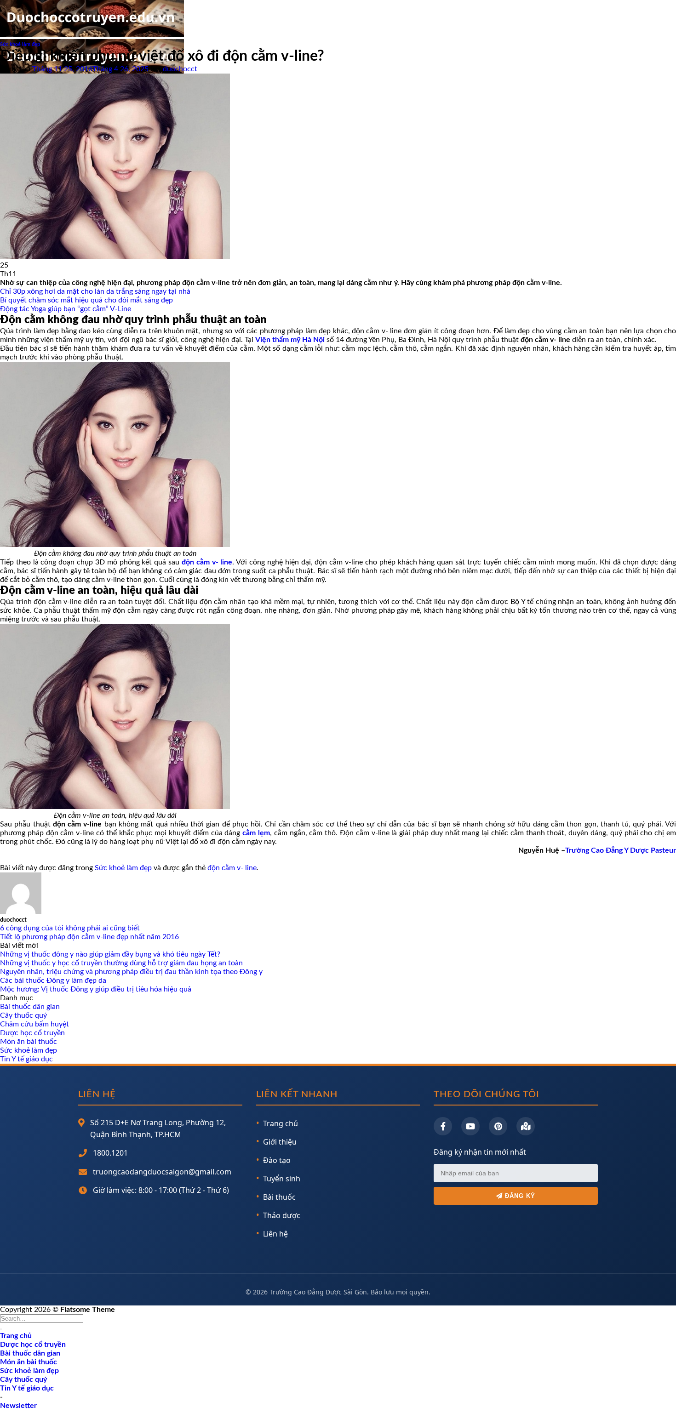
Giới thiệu (280, 1142)
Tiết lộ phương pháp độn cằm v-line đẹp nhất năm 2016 (89, 936)
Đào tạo (277, 1160)
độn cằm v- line (232, 868)
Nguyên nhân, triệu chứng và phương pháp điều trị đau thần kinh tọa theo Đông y (131, 971)
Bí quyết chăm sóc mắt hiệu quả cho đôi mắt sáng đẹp (86, 300)
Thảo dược (281, 1215)
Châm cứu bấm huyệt (34, 1024)
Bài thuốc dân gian (30, 1006)
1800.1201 (110, 1153)
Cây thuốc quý (23, 1015)
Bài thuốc (279, 1197)
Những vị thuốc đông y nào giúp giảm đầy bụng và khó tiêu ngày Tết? (110, 954)
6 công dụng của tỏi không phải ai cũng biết (70, 928)
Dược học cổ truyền (32, 1033)
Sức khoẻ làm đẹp (20, 44)
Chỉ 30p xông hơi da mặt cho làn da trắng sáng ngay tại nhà (95, 291)
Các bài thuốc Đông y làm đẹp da (53, 980)
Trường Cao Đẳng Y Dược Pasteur (620, 850)
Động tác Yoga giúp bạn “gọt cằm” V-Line (65, 309)
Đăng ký (519, 1195)
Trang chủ (280, 1123)
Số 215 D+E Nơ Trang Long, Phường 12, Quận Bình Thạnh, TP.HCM (158, 1128)
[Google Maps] (525, 1126)
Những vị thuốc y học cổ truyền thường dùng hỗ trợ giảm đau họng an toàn (121, 963)
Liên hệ (275, 1234)
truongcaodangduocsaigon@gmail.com (162, 1172)
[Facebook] (443, 1126)
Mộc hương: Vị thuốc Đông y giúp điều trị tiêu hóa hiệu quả (95, 989)
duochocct (180, 69)
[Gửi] (1, 1329)
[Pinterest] (498, 1126)
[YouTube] (470, 1126)
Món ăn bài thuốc (28, 1041)
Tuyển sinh (281, 1179)
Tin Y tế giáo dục (26, 1059)
